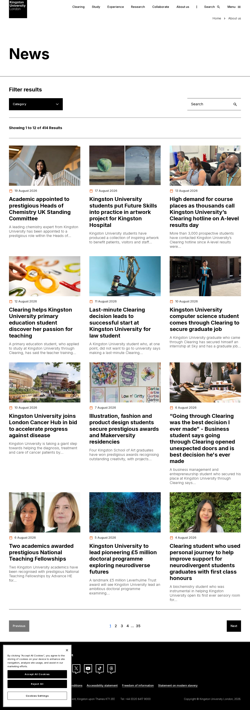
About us (182, 7)
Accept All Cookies (37, 674)
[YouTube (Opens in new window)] (88, 668)
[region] (37, 676)
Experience (115, 7)
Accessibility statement (102, 685)
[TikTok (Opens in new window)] (100, 668)
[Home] (18, 9)
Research (138, 7)
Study (96, 7)
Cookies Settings (37, 695)
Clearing (78, 7)
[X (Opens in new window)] (76, 668)
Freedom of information (138, 685)
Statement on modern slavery (178, 685)
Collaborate (160, 7)
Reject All (37, 684)
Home (216, 18)
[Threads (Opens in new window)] (111, 668)
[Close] (67, 650)
